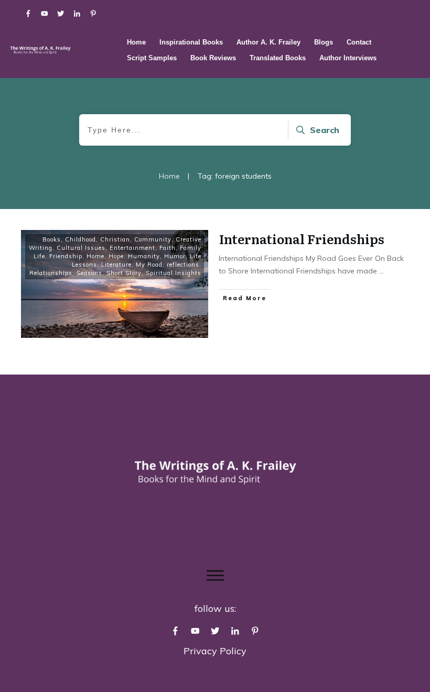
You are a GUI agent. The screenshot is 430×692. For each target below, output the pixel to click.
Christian (115, 239)
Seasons (89, 273)
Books (51, 239)
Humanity (144, 256)
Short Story (124, 273)
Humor (175, 256)
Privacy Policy (215, 651)
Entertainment (132, 247)
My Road (149, 264)
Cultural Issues (81, 247)
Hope (116, 256)
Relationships (50, 273)
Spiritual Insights (173, 273)
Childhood (80, 239)
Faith (167, 247)
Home (95, 256)
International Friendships (301, 238)
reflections (183, 264)
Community (152, 239)
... (381, 271)
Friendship (65, 256)
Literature (116, 264)
